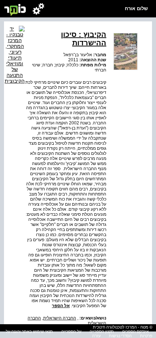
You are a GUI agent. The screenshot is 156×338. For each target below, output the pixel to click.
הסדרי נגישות (120, 336)
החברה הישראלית (59, 318)
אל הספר (61, 305)
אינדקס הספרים (135, 331)
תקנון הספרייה (102, 331)
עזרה (96, 336)
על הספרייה (71, 331)
